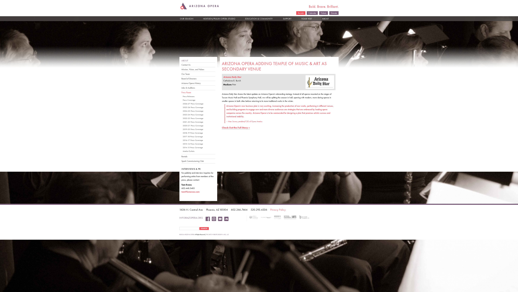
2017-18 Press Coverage (193, 136)
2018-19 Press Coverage (193, 133)
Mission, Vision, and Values (192, 69)
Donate (334, 13)
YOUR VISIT (306, 18)
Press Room (186, 92)
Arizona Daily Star (232, 77)
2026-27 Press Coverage (193, 104)
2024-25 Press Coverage (193, 111)
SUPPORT (287, 18)
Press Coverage (189, 100)
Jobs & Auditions (188, 88)
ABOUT (325, 18)
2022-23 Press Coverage (193, 118)
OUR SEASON (186, 18)
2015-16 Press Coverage (193, 144)
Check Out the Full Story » (236, 127)
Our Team (185, 74)
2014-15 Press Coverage (193, 147)
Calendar (312, 13)
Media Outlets (189, 151)
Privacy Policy (278, 209)
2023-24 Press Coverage (193, 115)
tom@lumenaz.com (190, 191)
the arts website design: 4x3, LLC (217, 234)
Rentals (301, 13)
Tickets (323, 13)
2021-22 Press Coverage (193, 122)
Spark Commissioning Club (192, 161)
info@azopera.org (191, 217)
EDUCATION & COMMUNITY (259, 18)
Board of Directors (189, 78)
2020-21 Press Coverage (193, 126)
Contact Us (185, 65)
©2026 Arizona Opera (187, 234)
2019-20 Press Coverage (193, 129)
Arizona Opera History (191, 83)
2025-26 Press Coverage (193, 107)
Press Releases (189, 96)
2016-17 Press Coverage (193, 140)
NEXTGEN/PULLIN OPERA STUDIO (219, 18)
